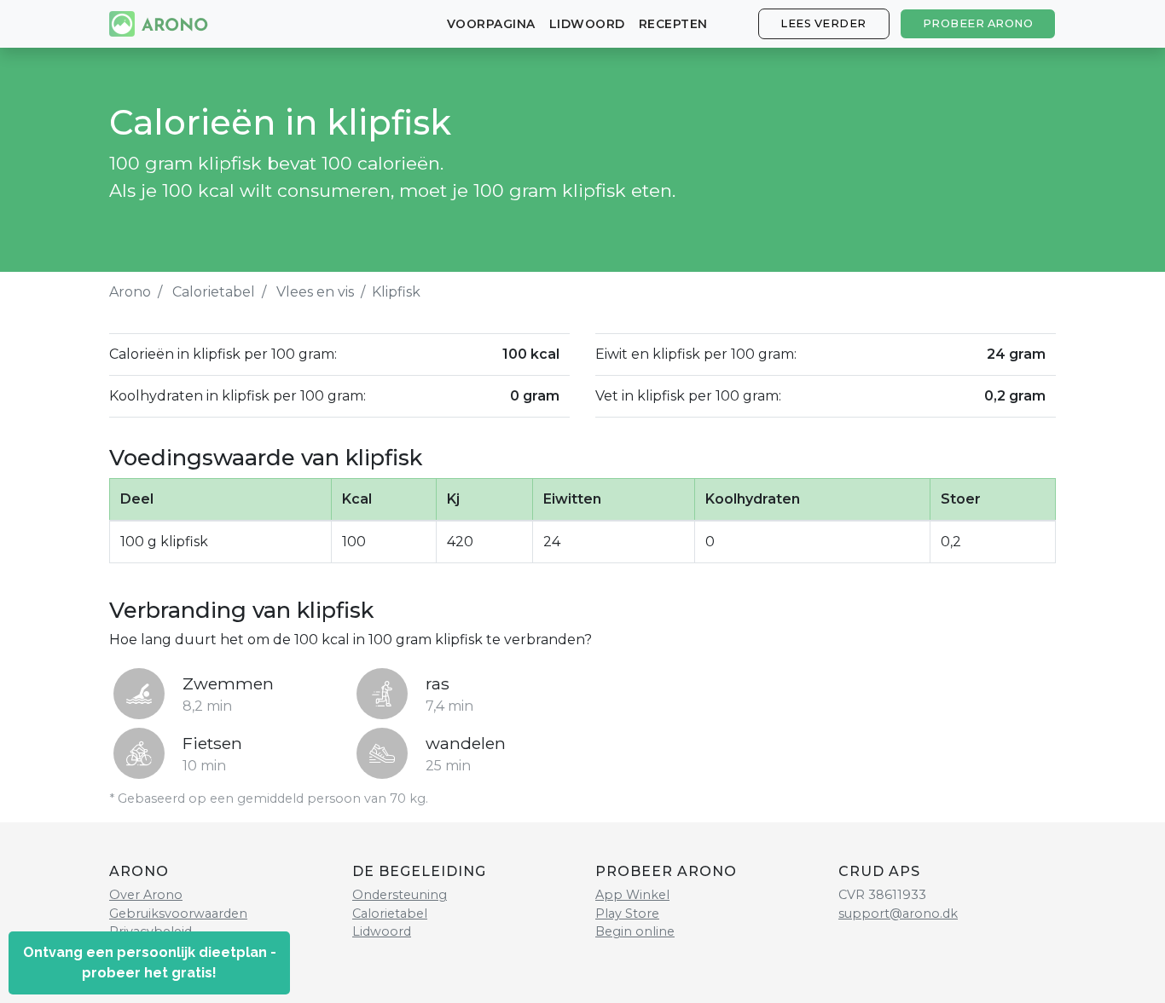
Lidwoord (587, 24)
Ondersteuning (399, 894)
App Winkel (632, 894)
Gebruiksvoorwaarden (178, 913)
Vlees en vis (315, 292)
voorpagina (491, 24)
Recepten (673, 24)
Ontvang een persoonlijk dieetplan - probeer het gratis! (149, 962)
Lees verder (823, 23)
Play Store (627, 913)
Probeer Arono (978, 23)
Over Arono (146, 894)
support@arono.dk (898, 913)
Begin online (635, 931)
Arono (130, 292)
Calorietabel (213, 292)
